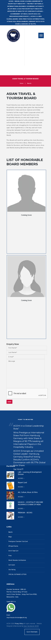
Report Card (22, 482)
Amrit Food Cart (13, 551)
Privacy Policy (19, 624)
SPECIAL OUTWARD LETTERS (17, 574)
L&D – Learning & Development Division (30, 473)
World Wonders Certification (17, 560)
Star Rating (12, 570)
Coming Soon (26, 215)
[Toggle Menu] (41, 35)
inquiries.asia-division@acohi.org (17, 618)
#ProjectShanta (13, 546)
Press (10, 556)
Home (21, 83)
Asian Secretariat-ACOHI (31, 626)
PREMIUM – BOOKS (25, 512)
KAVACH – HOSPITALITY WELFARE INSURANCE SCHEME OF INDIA (30, 503)
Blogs (10, 537)
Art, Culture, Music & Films (28, 492)
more (20, 478)
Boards (29, 83)
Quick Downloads (32, 632)
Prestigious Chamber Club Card (18, 541)
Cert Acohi (11, 565)
